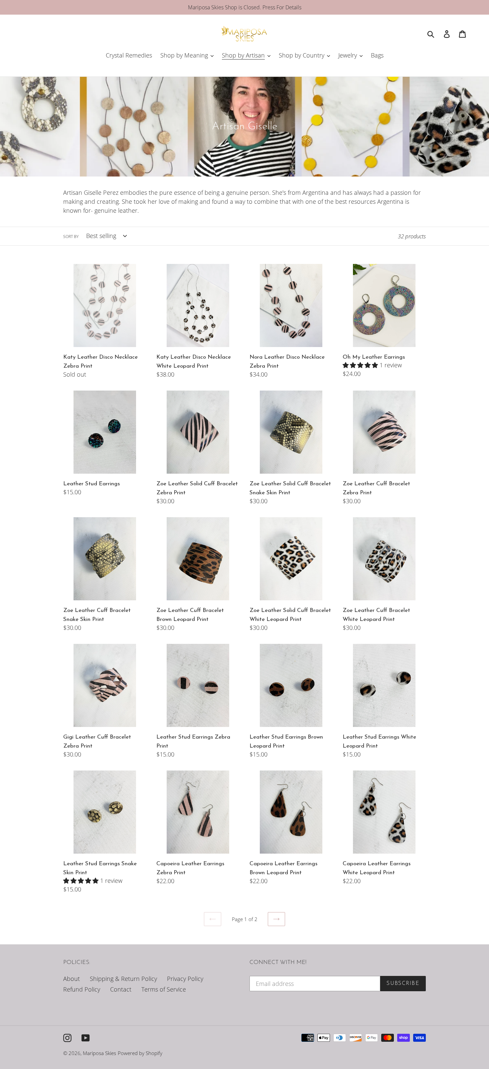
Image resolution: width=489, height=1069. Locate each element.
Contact (120, 989)
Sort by (71, 236)
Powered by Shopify (140, 1053)
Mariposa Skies (99, 1053)
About (71, 979)
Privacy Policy (185, 979)
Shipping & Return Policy (123, 979)
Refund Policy (81, 989)
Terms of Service (163, 989)
